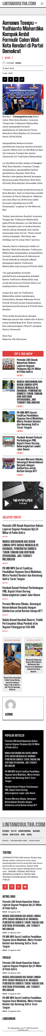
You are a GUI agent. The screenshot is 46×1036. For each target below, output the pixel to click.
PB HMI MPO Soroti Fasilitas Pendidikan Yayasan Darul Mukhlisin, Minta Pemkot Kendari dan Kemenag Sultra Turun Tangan (30, 420)
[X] (10, 79)
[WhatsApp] (21, 79)
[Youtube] (25, 887)
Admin (18, 63)
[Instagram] (11, 887)
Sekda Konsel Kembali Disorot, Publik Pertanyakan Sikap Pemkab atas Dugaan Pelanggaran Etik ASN (22, 623)
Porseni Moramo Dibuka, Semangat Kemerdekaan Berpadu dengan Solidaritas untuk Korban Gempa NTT (30, 465)
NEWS (20, 375)
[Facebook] (4, 79)
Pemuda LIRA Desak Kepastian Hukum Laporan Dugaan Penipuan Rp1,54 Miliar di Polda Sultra (29, 365)
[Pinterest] (16, 79)
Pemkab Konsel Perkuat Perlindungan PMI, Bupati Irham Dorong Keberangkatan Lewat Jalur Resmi (29, 443)
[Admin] (4, 63)
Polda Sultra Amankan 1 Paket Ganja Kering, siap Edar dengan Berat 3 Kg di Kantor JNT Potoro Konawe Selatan (12, 683)
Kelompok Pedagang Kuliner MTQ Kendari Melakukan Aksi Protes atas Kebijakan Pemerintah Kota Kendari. (33, 666)
